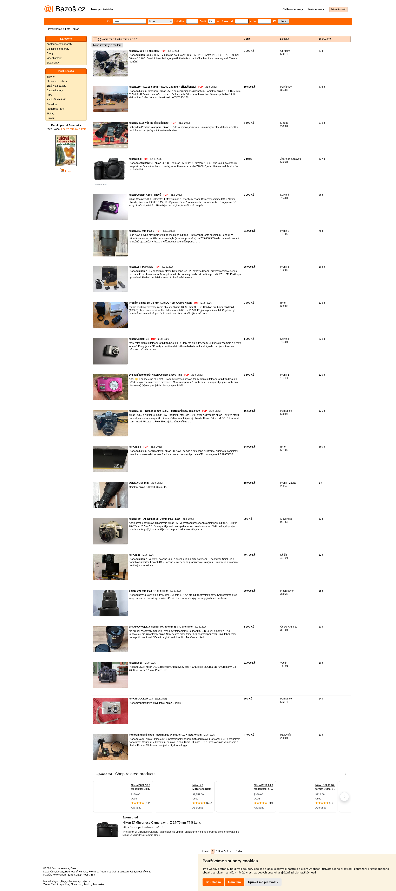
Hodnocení (71, 871)
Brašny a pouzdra (56, 85)
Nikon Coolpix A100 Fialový (145, 194)
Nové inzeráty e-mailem (107, 45)
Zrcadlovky (53, 62)
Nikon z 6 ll (135, 159)
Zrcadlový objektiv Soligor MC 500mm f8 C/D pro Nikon (161, 626)
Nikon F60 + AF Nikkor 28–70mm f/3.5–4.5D (154, 518)
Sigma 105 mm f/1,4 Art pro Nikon (148, 590)
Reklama (93, 871)
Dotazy (60, 871)
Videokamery (54, 58)
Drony (50, 53)
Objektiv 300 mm (139, 482)
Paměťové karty (55, 108)
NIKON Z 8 (135, 446)
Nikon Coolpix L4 (139, 338)
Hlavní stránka (54, 29)
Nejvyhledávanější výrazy (75, 881)
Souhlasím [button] (213, 882)
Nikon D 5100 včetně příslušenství (149, 122)
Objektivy (52, 104)
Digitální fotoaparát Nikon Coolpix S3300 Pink (155, 374)
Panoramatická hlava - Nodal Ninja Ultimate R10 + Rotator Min (165, 734)
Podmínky (105, 871)
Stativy (50, 113)
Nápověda (49, 871)
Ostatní (50, 118)
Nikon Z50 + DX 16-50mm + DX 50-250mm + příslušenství (162, 86)
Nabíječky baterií (56, 99)
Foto (67, 29)
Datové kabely (55, 90)
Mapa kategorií (51, 881)
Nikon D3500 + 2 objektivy (144, 50)
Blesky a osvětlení (57, 81)
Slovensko (76, 884)
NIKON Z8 (134, 554)
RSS (132, 871)
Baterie (51, 76)
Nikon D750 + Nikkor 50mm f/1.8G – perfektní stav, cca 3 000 (164, 410)
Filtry (49, 95)
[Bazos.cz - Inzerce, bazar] (64, 11)
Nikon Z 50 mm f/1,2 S (141, 230)
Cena (247, 38)
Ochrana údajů (120, 871)
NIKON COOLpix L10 (141, 698)
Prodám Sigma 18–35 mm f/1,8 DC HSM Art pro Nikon (160, 302)
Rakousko (98, 884)
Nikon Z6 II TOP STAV (141, 266)
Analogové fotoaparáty (59, 44)
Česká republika (60, 884)
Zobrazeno (325, 38)
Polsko (87, 884)
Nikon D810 (136, 662)
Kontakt (83, 871)
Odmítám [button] (234, 882)
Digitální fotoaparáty (58, 48)
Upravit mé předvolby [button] (263, 882)
